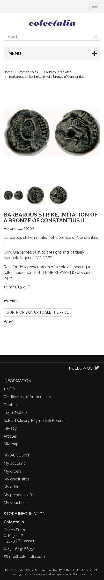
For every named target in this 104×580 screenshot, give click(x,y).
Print (13, 300)
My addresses (16, 487)
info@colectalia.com (26, 556)
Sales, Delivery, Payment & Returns (35, 420)
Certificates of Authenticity (27, 396)
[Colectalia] (52, 22)
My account (14, 463)
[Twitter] (96, 368)
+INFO (9, 389)
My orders (13, 471)
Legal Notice (15, 412)
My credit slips (16, 479)
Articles (10, 436)
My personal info (18, 495)
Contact (11, 404)
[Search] (95, 36)
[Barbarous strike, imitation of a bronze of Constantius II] (14, 196)
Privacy (10, 428)
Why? (9, 321)
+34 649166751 (21, 549)
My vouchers (15, 502)
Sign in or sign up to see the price (38, 312)
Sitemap (11, 444)
